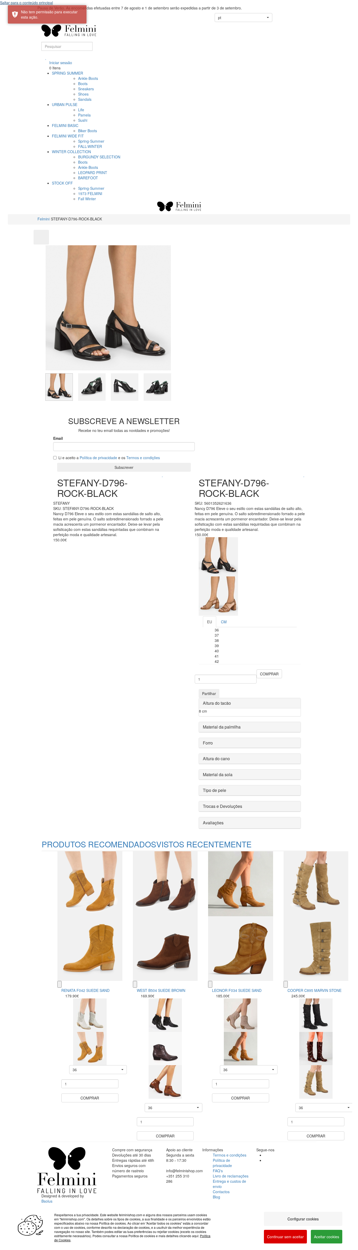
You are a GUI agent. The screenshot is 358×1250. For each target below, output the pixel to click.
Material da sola (217, 774)
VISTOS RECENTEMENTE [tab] (204, 844)
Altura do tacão (217, 703)
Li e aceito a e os (109, 457)
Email (58, 438)
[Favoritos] (46, 57)
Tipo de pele (214, 790)
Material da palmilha (222, 727)
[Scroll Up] (41, 237)
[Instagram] (265, 1160)
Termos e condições (143, 457)
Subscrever (124, 467)
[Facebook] (265, 1155)
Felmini (43, 218)
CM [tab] (224, 621)
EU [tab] (209, 621)
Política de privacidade (98, 457)
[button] (243, 17)
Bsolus (46, 1201)
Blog (216, 1196)
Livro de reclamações (230, 1176)
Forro (208, 743)
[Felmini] (66, 1170)
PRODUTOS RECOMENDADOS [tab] (99, 844)
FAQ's (218, 1170)
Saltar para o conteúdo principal (26, 2)
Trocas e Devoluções (222, 806)
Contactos (221, 1191)
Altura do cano (216, 758)
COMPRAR (269, 673)
